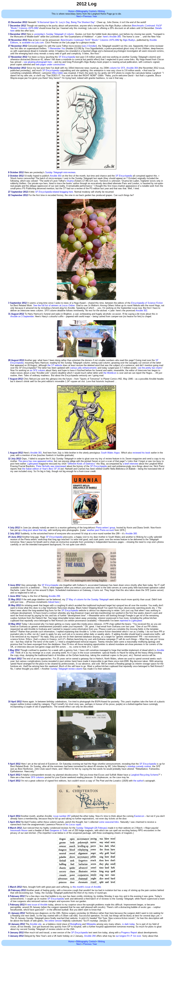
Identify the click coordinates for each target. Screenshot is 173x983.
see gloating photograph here (38, 62)
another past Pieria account (100, 530)
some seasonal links (109, 822)
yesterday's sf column (54, 34)
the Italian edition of (41, 468)
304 (132, 68)
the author (138, 780)
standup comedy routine (139, 766)
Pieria (99, 527)
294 (90, 936)
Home (71, 11)
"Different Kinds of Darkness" (81, 463)
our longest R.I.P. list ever (128, 936)
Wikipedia (91, 924)
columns (37, 777)
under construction (56, 64)
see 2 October (89, 46)
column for (117, 68)
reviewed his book (141, 452)
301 (36, 452)
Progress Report (129, 932)
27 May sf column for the (87, 599)
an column (37, 370)
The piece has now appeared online (35, 461)
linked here (53, 602)
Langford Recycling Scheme (144, 775)
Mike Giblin (57, 73)
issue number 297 (62, 816)
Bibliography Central (86, 11)
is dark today (128, 924)
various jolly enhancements (83, 368)
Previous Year (90, 16)
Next (78, 16)
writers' (105, 527)
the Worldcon (109, 373)
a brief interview (130, 463)
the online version (53, 920)
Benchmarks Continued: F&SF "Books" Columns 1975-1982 (90, 40)
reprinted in (131, 620)
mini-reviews (60, 172)
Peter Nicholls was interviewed (51, 466)
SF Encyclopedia (79, 932)
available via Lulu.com (33, 42)
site (35, 924)
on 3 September (22, 316)
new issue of (37, 904)
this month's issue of (87, 887)
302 (141, 310)
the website (54, 365)
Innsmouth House (19, 830)
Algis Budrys (129, 40)
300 (131, 533)
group (112, 527)
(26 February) (91, 828)
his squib (73, 824)
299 (54, 596)
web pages (41, 64)
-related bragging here (54, 192)
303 (55, 175)
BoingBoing (75, 924)
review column (66, 669)
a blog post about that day (34, 530)
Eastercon (139, 816)
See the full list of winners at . (54, 305)
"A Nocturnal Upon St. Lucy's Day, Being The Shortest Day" (66, 22)
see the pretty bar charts (150, 368)
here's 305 (112, 36)
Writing (101, 11)
